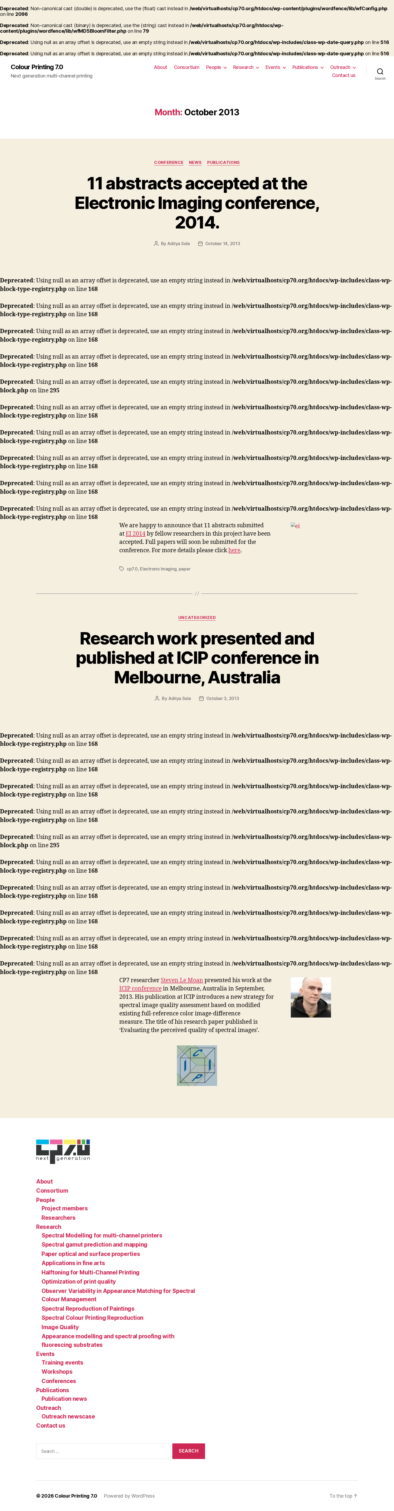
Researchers (59, 1217)
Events (273, 67)
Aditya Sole (178, 243)
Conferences (59, 1381)
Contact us (344, 75)
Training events (62, 1362)
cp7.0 (132, 569)
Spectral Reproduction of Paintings (88, 1308)
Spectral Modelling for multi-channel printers (102, 1235)
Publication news (64, 1398)
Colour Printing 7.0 (37, 67)
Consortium (186, 67)
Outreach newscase (68, 1416)
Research (243, 67)
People (213, 67)
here (234, 550)
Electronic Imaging (158, 569)
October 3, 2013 (222, 698)
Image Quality (60, 1327)
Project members (65, 1208)
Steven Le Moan (182, 980)
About (160, 67)
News (195, 162)
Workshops (57, 1371)
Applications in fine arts (73, 1263)
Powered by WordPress (129, 1496)
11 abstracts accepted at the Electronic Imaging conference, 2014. (197, 203)
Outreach (340, 67)
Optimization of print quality (79, 1281)
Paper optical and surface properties (91, 1254)
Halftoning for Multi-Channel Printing (91, 1272)
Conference (169, 162)
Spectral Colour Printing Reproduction (92, 1317)
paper (185, 569)
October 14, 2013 (222, 243)
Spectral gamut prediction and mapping (94, 1244)
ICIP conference (140, 988)
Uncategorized (197, 617)
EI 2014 (136, 533)
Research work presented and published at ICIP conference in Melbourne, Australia (197, 658)
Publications (305, 67)
